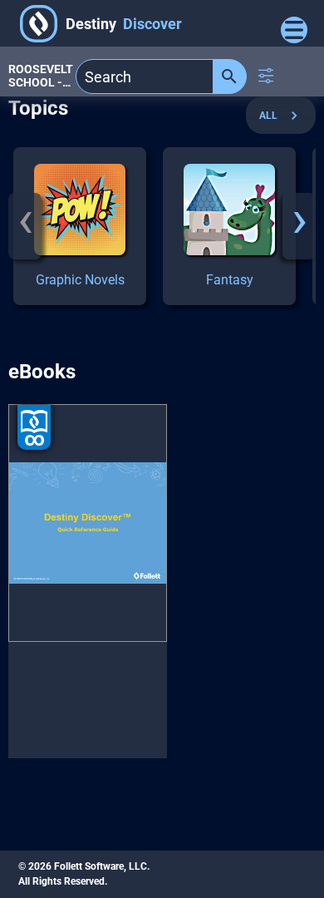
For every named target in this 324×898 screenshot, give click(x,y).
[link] (79, 226)
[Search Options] (265, 75)
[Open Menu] (294, 30)
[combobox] (144, 76)
